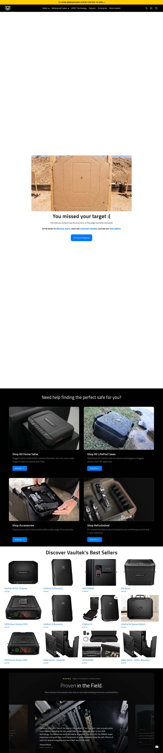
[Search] (146, 8)
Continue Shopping (81, 237)
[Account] (151, 8)
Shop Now (18, 468)
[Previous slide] (85, 572)
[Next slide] (116, 572)
